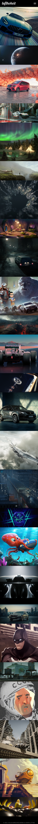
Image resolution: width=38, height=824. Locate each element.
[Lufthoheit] (9, 4)
